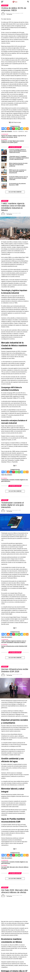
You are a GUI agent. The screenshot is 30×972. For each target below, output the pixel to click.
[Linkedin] (11, 128)
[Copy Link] (24, 128)
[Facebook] (3, 128)
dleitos (16, 131)
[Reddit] (8, 128)
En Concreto (9, 14)
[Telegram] (22, 128)
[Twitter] (5, 128)
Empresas (21, 131)
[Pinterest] (13, 128)
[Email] (19, 128)
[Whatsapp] (16, 128)
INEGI (26, 131)
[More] (27, 128)
